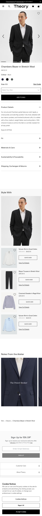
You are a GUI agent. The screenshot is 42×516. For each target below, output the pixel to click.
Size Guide (37, 84)
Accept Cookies (21, 512)
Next (38, 36)
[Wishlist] (33, 6)
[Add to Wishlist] (38, 14)
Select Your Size (7, 90)
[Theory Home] (21, 6)
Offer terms (13, 442)
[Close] (40, 1)
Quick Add (28, 257)
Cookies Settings (20, 499)
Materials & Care (8, 148)
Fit (2, 138)
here (31, 442)
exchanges (20, 1)
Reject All (21, 505)
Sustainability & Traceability (12, 157)
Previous (3, 36)
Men (2, 421)
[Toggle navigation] (3, 6)
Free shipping (10, 1)
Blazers (8, 421)
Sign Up (21, 455)
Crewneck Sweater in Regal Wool (29, 293)
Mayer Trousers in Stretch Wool (29, 271)
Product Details (7, 107)
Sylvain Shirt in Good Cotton (28, 249)
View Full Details (24, 263)
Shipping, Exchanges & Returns (14, 166)
